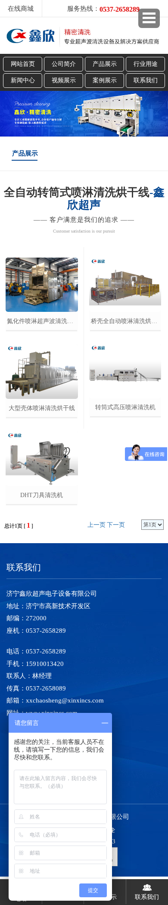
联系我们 (146, 80)
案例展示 (105, 80)
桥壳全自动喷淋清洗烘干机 (126, 321)
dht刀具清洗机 (41, 495)
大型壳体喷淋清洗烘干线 (42, 408)
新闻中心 (23, 80)
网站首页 (23, 64)
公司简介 (64, 64)
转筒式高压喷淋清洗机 (125, 407)
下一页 (116, 525)
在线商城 (21, 8)
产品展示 (105, 64)
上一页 (96, 525)
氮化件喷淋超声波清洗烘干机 (42, 321)
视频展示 (64, 80)
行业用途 (146, 64)
